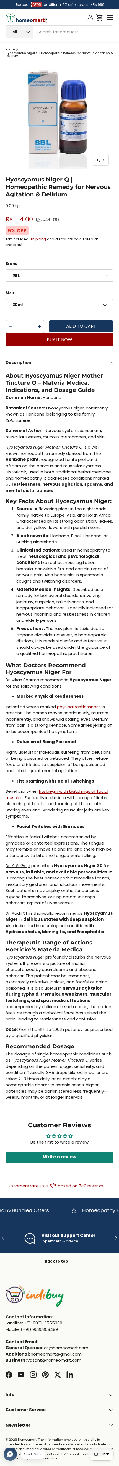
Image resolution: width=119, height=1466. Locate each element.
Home (10, 49)
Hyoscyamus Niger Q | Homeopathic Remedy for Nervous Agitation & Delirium (59, 54)
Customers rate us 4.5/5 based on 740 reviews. (55, 1186)
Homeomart (27, 1439)
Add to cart (81, 326)
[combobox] (59, 32)
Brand (12, 263)
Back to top (57, 1261)
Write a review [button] (59, 1157)
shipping (38, 239)
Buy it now (59, 339)
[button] (99, 18)
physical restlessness (79, 707)
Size (10, 292)
